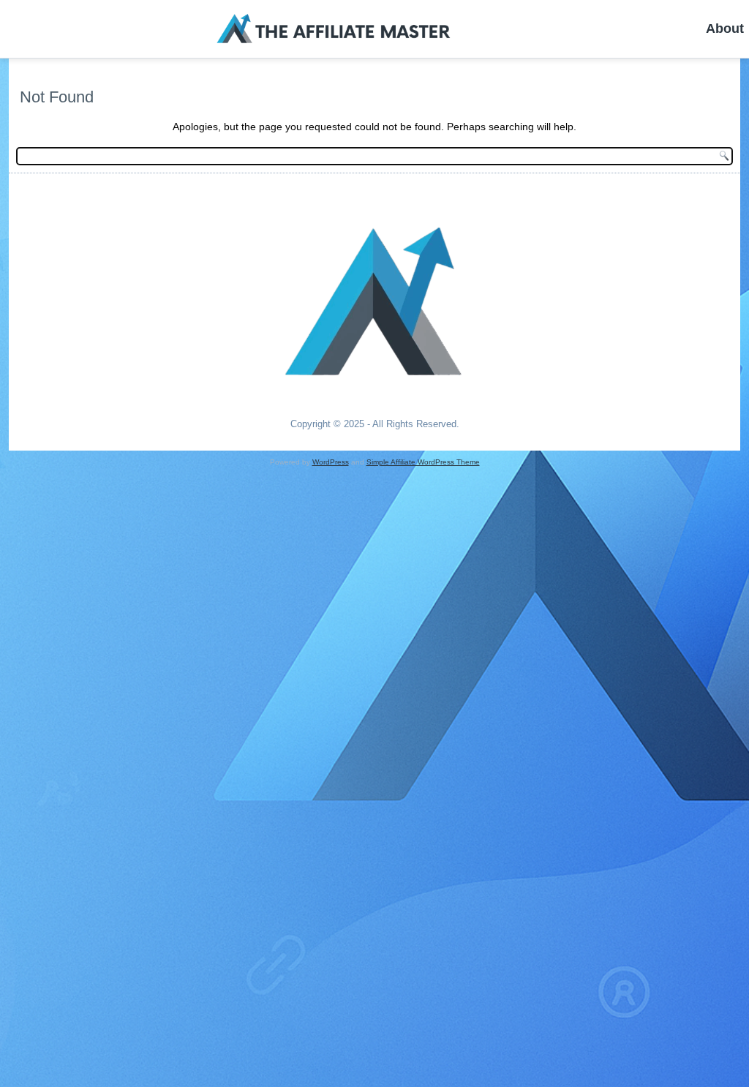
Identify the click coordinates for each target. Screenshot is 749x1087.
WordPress (330, 462)
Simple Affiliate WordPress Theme (423, 462)
